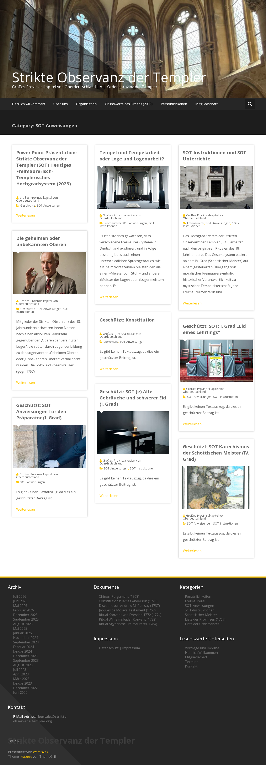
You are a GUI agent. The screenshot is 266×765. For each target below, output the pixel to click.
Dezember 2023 (25, 656)
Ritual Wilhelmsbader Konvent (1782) (127, 619)
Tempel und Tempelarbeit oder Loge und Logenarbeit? (132, 155)
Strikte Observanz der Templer (109, 77)
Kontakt (191, 666)
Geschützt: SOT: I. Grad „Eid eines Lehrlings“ (214, 329)
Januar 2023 (22, 683)
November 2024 (25, 637)
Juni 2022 (20, 692)
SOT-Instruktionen (225, 397)
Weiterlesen (25, 215)
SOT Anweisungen (49, 205)
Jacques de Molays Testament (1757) (127, 610)
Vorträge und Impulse (202, 648)
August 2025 (23, 624)
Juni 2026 (20, 601)
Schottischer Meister (201, 614)
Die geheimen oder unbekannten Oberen (41, 241)
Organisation (86, 104)
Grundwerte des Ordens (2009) (129, 104)
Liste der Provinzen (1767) (205, 619)
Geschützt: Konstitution (127, 320)
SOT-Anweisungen (199, 605)
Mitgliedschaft (206, 104)
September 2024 (26, 642)
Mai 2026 (20, 605)
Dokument (111, 342)
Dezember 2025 (25, 614)
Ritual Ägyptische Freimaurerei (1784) (128, 624)
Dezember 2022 (25, 688)
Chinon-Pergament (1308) (119, 596)
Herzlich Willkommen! (201, 652)
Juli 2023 (19, 669)
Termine (191, 661)
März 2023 (21, 678)
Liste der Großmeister (202, 624)
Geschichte (27, 205)
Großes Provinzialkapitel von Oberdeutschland (37, 199)
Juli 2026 (19, 596)
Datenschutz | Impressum (119, 648)
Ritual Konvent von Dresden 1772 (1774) (130, 614)
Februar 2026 (23, 610)
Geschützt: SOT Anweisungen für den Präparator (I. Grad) (41, 411)
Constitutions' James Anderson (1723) (128, 601)
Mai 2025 (20, 628)
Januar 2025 (22, 633)
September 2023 (26, 660)
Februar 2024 (23, 646)
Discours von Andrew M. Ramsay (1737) (129, 605)
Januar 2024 (22, 651)
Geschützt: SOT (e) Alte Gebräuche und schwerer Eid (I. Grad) (133, 397)
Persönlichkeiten (174, 104)
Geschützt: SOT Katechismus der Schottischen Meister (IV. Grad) (216, 452)
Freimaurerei (112, 223)
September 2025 (26, 619)
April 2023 (21, 674)
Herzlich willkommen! (28, 104)
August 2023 (23, 665)
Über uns (60, 104)
